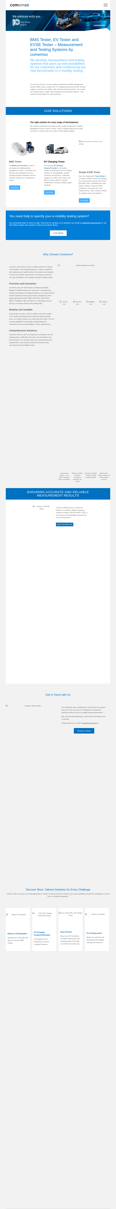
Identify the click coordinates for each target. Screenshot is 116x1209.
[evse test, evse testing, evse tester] (93, 154)
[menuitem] (105, 5)
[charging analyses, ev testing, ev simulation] (22, 149)
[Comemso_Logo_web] (19, 5)
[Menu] (105, 5)
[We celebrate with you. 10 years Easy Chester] (58, 20)
